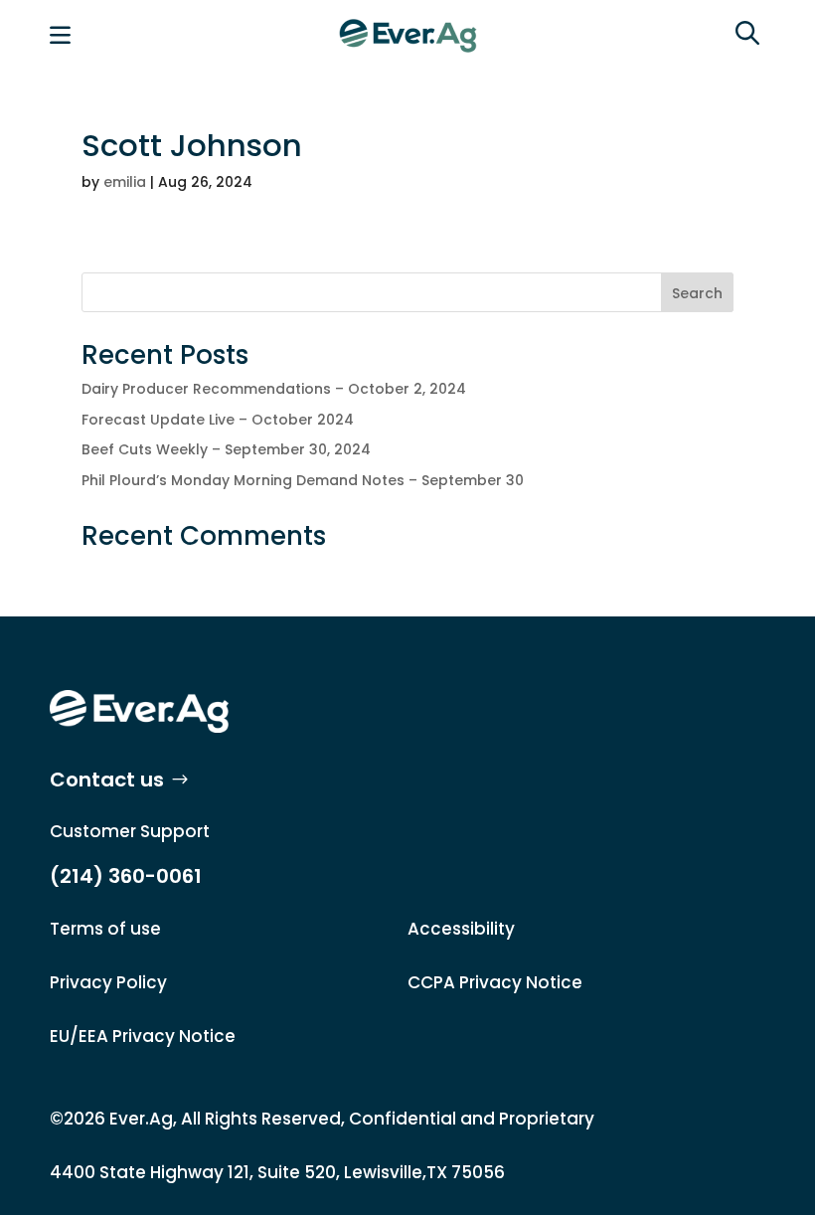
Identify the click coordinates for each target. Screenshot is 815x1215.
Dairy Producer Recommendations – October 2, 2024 (274, 389)
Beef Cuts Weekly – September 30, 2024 (226, 449)
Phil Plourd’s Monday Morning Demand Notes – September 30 (303, 480)
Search (697, 293)
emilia (124, 182)
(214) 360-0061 (126, 876)
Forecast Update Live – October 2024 (218, 420)
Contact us (107, 779)
